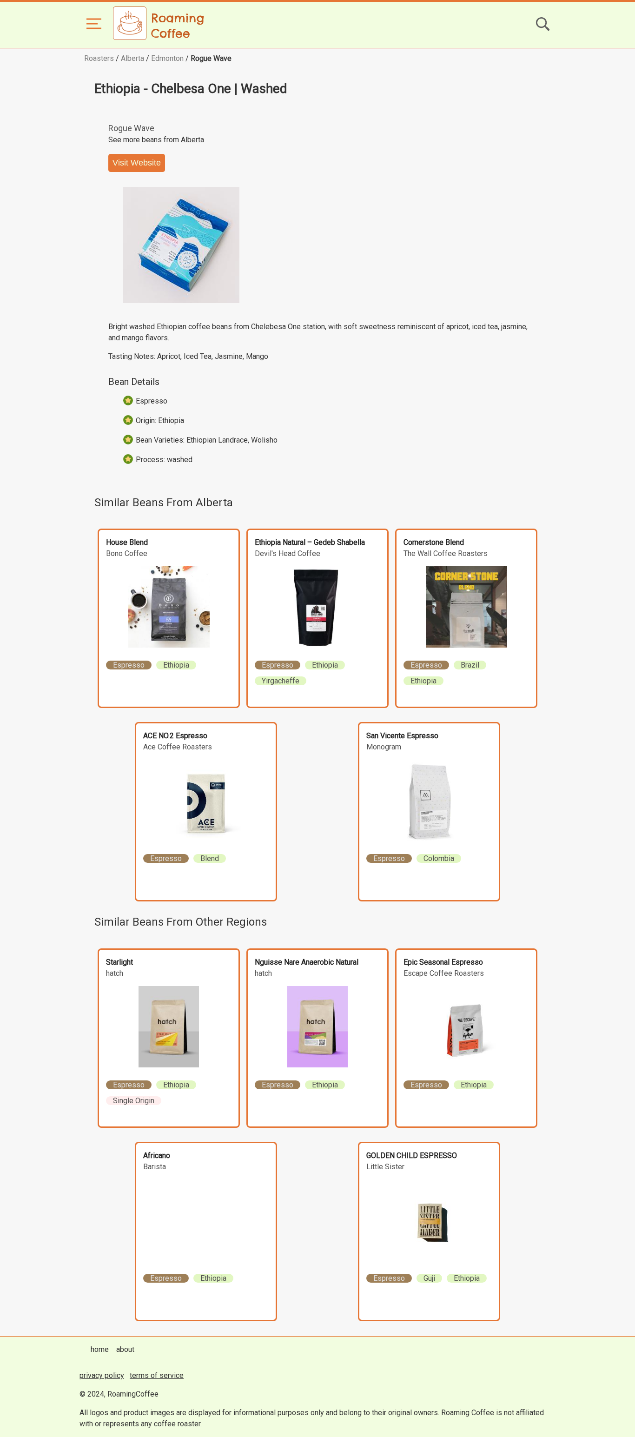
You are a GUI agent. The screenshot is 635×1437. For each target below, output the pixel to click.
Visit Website (136, 162)
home (100, 1349)
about (125, 1349)
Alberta (132, 58)
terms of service (157, 1375)
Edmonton (167, 58)
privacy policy (101, 1375)
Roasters (99, 58)
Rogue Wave (211, 58)
